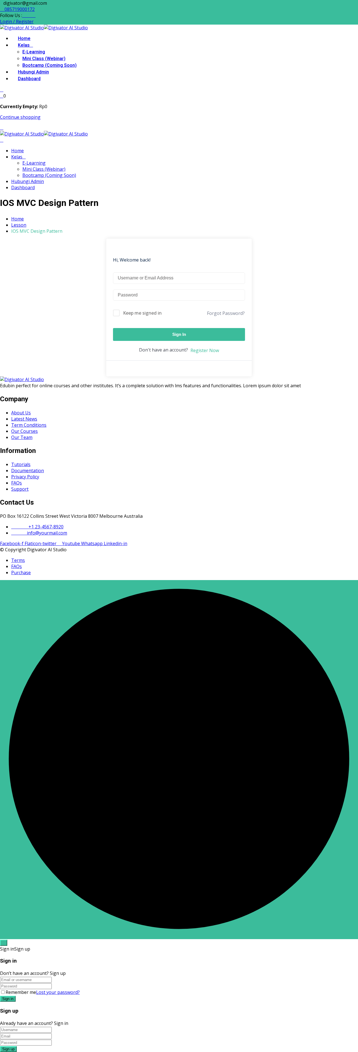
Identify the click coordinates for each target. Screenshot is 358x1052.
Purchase (21, 572)
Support (20, 489)
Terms (18, 560)
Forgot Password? (226, 313)
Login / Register (17, 21)
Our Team (21, 437)
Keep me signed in (142, 313)
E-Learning (33, 52)
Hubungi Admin (33, 72)
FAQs (16, 483)
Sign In (179, 334)
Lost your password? (58, 992)
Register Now (204, 350)
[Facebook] (23, 15)
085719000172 (19, 9)
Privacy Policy (25, 477)
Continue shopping (20, 117)
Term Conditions (28, 425)
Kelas (24, 45)
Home (24, 38)
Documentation (27, 470)
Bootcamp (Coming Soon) (49, 65)
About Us (21, 413)
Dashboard (29, 78)
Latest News (24, 419)
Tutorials (20, 464)
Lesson (18, 225)
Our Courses (24, 431)
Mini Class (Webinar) (43, 58)
